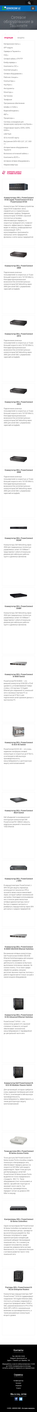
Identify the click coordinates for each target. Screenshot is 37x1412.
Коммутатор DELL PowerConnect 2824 (19, 403)
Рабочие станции (10, 77)
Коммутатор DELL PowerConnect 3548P (19, 607)
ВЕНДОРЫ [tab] (20, 38)
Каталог (18, 1383)
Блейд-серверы (9, 62)
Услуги (18, 1388)
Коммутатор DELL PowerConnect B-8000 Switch (19, 675)
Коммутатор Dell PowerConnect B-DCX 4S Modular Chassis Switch (19, 1084)
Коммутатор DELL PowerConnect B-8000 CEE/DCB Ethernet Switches (18, 948)
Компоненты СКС (10, 66)
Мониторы (8, 92)
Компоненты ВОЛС (11, 157)
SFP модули (8, 47)
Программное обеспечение (14, 103)
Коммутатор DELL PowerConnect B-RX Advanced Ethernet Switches (19, 1016)
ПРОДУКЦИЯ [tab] (8, 38)
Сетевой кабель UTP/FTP (13, 59)
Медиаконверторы (11, 165)
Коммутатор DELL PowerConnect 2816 (19, 335)
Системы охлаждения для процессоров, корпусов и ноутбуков (17, 123)
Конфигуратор (18, 1381)
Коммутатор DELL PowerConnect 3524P (19, 539)
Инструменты (9, 88)
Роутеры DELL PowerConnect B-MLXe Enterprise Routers (18, 1288)
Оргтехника (8, 96)
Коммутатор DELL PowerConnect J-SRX (19, 879)
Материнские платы (11, 44)
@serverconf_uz (22, 1358)
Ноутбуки (7, 85)
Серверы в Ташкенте (11, 51)
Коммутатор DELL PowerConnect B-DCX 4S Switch (19, 743)
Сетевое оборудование (12, 73)
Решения (18, 1386)
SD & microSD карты (11, 138)
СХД (5, 55)
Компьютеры (9, 81)
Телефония (8, 99)
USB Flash (7, 134)
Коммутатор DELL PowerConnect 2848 (19, 471)
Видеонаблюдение (11, 111)
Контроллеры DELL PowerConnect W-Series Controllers (18, 1220)
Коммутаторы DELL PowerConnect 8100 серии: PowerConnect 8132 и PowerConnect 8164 (19, 199)
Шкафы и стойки (10, 107)
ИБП (5, 114)
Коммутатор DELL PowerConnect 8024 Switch (19, 811)
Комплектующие (10, 70)
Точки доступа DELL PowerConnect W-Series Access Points (19, 1152)
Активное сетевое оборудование (16, 161)
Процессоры (8, 118)
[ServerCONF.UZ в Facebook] (16, 1399)
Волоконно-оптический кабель (15, 153)
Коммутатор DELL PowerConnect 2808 (19, 266)
